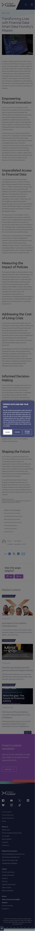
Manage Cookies (27, 432)
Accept (7, 432)
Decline (17, 432)
